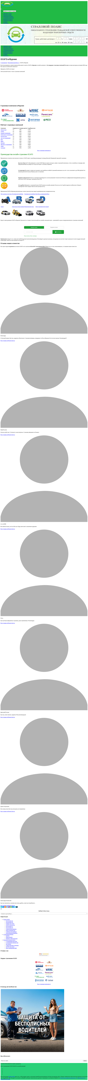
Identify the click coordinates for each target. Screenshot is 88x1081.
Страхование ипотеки (11, 941)
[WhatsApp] (11, 907)
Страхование (4, 62)
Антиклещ (8, 944)
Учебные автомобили (11, 931)
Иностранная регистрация (42, 206)
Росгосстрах (4, 136)
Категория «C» (9, 926)
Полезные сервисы (8, 20)
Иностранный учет (10, 930)
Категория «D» (9, 927)
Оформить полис (7, 13)
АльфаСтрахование (5, 133)
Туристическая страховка (12, 945)
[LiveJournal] (17, 907)
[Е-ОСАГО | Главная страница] (7, 6)
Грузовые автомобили (29, 194)
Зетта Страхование (5, 138)
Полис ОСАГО (6, 919)
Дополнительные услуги (9, 940)
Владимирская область (13, 62)
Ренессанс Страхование (6, 134)
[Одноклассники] (5, 907)
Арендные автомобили (11, 933)
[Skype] (15, 907)
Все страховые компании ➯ (44, 150)
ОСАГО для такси (10, 923)
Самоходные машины (11, 929)
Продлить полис (7, 15)
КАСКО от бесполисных (11, 938)
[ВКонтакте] (3, 907)
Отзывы (5, 22)
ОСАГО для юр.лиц (10, 925)
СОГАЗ (2, 131)
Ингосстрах (3, 129)
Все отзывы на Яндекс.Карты (8, 340)
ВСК (2, 139)
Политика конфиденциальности (68, 1078)
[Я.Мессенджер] (1, 907)
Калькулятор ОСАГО (8, 16)
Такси (2, 206)
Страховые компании (8, 17)
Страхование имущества (12, 942)
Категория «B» (9, 922)
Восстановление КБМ (11, 948)
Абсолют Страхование (6, 144)
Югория (3, 143)
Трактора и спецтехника (18, 206)
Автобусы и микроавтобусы (42, 194)
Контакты (5, 23)
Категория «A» (9, 921)
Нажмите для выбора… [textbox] (7, 913)
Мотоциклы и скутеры (6, 194)
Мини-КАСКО (9, 937)
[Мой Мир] (13, 907)
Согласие (3, 148)
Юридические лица (29, 206)
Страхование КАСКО (8, 934)
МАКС (2, 141)
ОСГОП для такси (10, 946)
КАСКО (7, 936)
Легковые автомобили (17, 194)
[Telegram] (7, 907)
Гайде (2, 146)
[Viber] (9, 907)
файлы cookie (11, 1076)
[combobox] (44, 914)
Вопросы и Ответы (8, 19)
